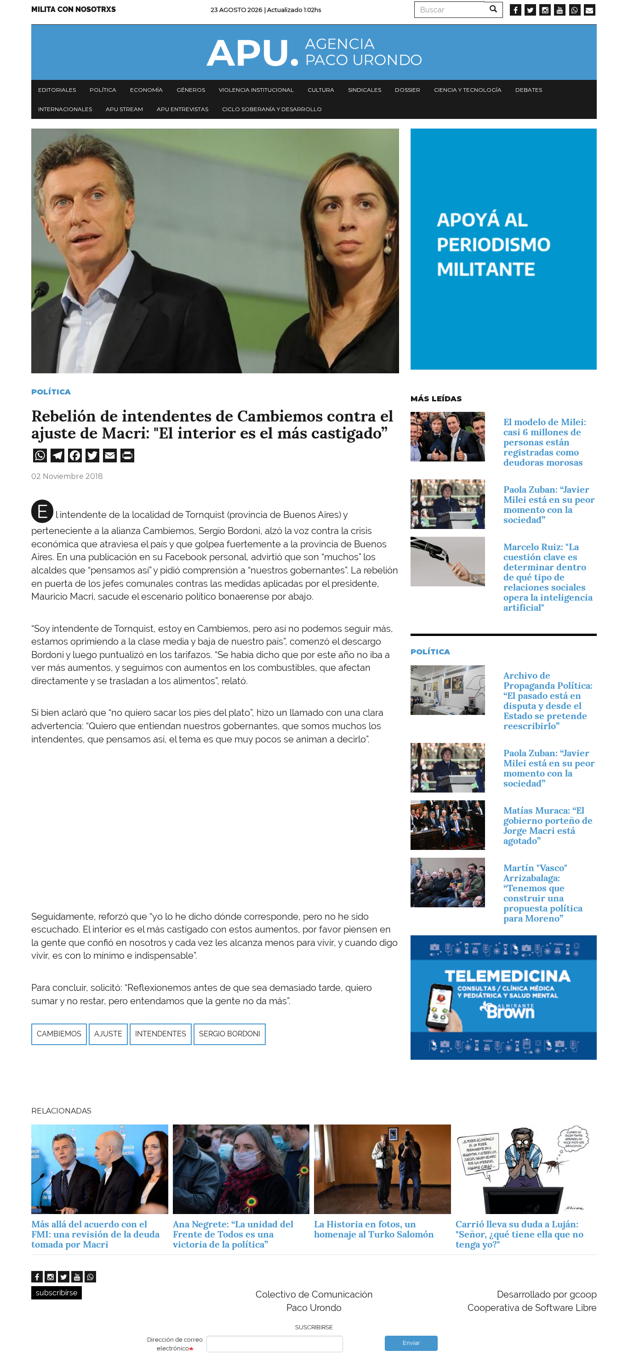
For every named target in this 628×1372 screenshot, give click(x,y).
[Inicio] (314, 52)
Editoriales (57, 89)
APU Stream (124, 109)
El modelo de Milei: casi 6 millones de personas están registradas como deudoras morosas (544, 442)
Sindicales (364, 89)
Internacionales (65, 109)
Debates (528, 89)
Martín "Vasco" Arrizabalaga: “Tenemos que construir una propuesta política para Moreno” (542, 893)
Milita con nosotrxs (73, 9)
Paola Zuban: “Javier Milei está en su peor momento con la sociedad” (549, 505)
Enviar (411, 1342)
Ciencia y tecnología (468, 89)
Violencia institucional (256, 89)
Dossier (407, 89)
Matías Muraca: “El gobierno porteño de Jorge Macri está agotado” (548, 825)
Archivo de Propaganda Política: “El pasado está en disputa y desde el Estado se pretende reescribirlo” (548, 700)
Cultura (321, 89)
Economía (146, 89)
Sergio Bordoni (229, 1033)
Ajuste (108, 1033)
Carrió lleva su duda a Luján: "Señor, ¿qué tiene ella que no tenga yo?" (519, 1234)
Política (103, 89)
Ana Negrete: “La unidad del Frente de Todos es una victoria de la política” (233, 1234)
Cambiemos (59, 1033)
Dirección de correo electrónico (175, 1344)
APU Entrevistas (182, 109)
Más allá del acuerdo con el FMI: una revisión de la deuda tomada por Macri (95, 1234)
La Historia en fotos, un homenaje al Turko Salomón (374, 1229)
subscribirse (56, 1292)
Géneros (191, 89)
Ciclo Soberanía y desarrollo (272, 109)
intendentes (160, 1033)
